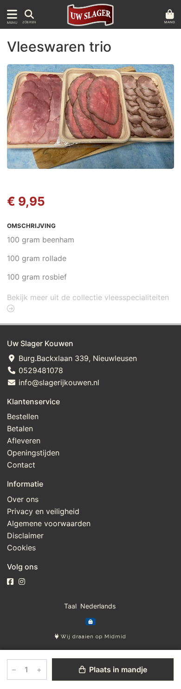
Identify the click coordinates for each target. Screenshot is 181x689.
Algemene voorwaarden (48, 523)
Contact (21, 464)
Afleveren (23, 440)
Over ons (23, 499)
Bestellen (23, 416)
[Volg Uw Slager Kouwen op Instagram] (22, 581)
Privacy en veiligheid (43, 511)
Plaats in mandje (117, 669)
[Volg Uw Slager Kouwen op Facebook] (10, 581)
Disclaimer (25, 535)
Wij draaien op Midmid (92, 637)
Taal (70, 606)
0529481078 (39, 370)
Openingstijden (33, 452)
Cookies (21, 547)
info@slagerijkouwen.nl (57, 382)
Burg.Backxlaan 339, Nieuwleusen (76, 358)
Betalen (20, 428)
